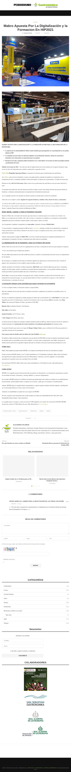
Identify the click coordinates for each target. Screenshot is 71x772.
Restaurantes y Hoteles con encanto (36, 611)
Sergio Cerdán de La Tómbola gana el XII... (18, 479)
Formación (33, 411)
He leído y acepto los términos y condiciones (23, 651)
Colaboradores (36, 586)
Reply (67, 501)
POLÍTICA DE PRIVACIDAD (50, 767)
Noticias (36, 602)
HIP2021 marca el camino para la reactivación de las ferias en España (36, 501)
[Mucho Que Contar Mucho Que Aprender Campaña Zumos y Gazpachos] (52, 466)
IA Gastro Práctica (36, 594)
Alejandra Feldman (28, 33)
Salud (36, 619)
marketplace (36, 228)
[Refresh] (16, 548)
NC (36, 769)
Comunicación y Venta (9, 411)
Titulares (36, 623)
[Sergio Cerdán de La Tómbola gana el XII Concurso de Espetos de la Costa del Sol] (19, 466)
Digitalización (23, 411)
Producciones (36, 606)
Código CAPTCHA (9, 559)
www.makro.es (6, 365)
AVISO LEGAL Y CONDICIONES (35, 767)
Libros (36, 598)
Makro (41, 411)
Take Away (37, 615)
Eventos (35, 22)
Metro (48, 411)
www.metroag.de (43, 404)
